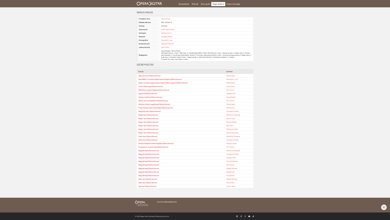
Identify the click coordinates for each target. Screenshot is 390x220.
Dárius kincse (165, 19)
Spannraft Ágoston (167, 44)
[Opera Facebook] (241, 216)
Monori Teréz (230, 118)
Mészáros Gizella (232, 129)
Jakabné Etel (230, 93)
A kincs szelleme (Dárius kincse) (150, 97)
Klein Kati (229, 125)
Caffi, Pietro (165, 47)
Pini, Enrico (230, 90)
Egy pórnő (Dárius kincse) (147, 93)
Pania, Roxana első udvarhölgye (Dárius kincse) (155, 108)
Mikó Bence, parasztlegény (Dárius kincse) (153, 90)
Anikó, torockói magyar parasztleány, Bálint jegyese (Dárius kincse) (162, 83)
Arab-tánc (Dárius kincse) (147, 136)
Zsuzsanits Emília (232, 111)
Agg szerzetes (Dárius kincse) (149, 76)
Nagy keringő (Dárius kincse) (148, 150)
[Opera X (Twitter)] (245, 216)
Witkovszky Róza (232, 133)
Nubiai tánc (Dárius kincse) (148, 115)
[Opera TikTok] (253, 216)
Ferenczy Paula (231, 143)
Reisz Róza (230, 165)
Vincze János (231, 186)
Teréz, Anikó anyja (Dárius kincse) (150, 86)
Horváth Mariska (231, 161)
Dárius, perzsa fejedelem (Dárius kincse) (153, 101)
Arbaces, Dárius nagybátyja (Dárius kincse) (154, 104)
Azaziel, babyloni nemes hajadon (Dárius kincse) (155, 143)
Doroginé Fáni (231, 158)
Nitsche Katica (231, 122)
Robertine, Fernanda (233, 115)
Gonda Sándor (231, 97)
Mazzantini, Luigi (167, 40)
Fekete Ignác (230, 76)
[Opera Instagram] (237, 216)
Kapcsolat (167, 202)
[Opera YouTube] (249, 216)
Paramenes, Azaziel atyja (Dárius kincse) (153, 147)
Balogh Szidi (230, 172)
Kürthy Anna (230, 86)
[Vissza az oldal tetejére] (384, 207)
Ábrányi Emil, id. (166, 33)
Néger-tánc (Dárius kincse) (148, 118)
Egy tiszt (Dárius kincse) (147, 186)
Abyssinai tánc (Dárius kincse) (149, 111)
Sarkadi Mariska (231, 168)
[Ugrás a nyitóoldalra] (149, 4)
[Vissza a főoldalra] (141, 204)
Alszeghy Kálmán (167, 36)
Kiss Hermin (230, 175)
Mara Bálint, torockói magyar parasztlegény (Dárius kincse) (160, 79)
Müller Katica (230, 83)
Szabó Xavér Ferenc (167, 29)
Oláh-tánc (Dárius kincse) (147, 179)
